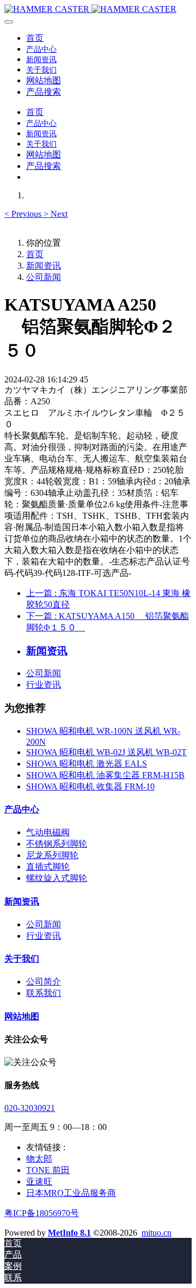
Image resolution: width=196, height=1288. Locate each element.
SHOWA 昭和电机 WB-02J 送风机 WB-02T (106, 752)
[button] (24, 213)
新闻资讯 (43, 265)
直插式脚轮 (48, 866)
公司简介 (43, 981)
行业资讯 (43, 684)
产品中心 (21, 809)
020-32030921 (29, 1108)
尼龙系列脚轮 (52, 855)
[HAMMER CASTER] (98, 9)
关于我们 (21, 958)
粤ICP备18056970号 (41, 1213)
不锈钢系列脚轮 (56, 843)
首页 (35, 37)
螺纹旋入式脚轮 (56, 878)
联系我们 (43, 993)
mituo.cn (156, 1232)
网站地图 (21, 1016)
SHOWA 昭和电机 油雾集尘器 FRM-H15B (105, 775)
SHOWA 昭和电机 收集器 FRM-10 (90, 786)
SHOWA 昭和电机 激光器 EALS (86, 763)
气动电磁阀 (48, 832)
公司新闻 (43, 277)
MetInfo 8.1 (69, 1232)
